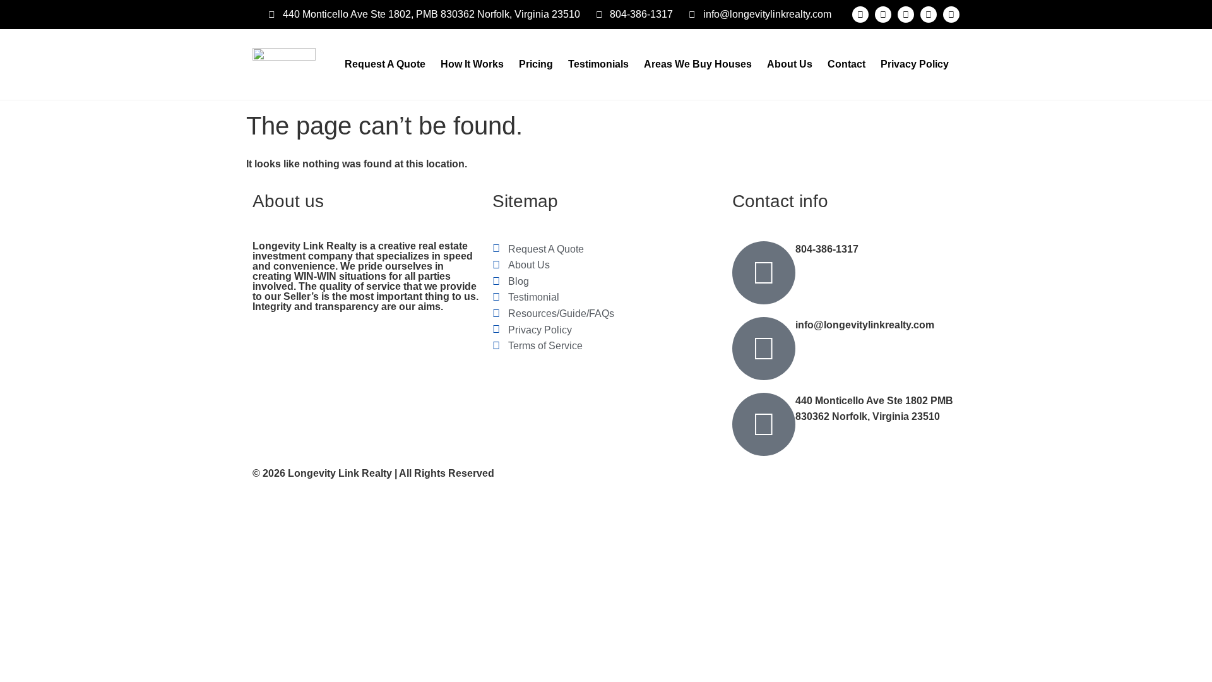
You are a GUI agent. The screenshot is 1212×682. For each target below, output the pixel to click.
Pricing (536, 64)
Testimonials (598, 64)
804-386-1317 (826, 249)
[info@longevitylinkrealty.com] (763, 348)
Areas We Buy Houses (698, 64)
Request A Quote (385, 64)
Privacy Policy (915, 64)
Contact (846, 64)
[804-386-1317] (763, 272)
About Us (789, 64)
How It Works (472, 64)
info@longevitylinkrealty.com (864, 325)
